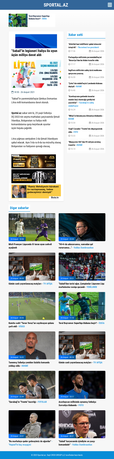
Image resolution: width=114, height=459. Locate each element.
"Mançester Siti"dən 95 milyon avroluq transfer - (86, 145)
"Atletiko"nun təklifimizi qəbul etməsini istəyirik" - (86, 47)
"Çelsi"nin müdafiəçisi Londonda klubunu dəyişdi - (86, 87)
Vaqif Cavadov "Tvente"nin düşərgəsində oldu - (86, 132)
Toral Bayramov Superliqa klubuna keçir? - (81, 323)
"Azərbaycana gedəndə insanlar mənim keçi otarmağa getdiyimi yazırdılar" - (86, 103)
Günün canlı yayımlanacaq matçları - (30, 283)
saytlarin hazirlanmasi (22, 151)
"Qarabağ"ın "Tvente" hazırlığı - (28, 401)
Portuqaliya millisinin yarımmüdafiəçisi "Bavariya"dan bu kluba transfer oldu (86, 61)
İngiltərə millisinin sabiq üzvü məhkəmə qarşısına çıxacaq (86, 74)
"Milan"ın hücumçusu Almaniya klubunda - (86, 119)
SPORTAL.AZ (56, 5)
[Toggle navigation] (110, 5)
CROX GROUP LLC (58, 455)
